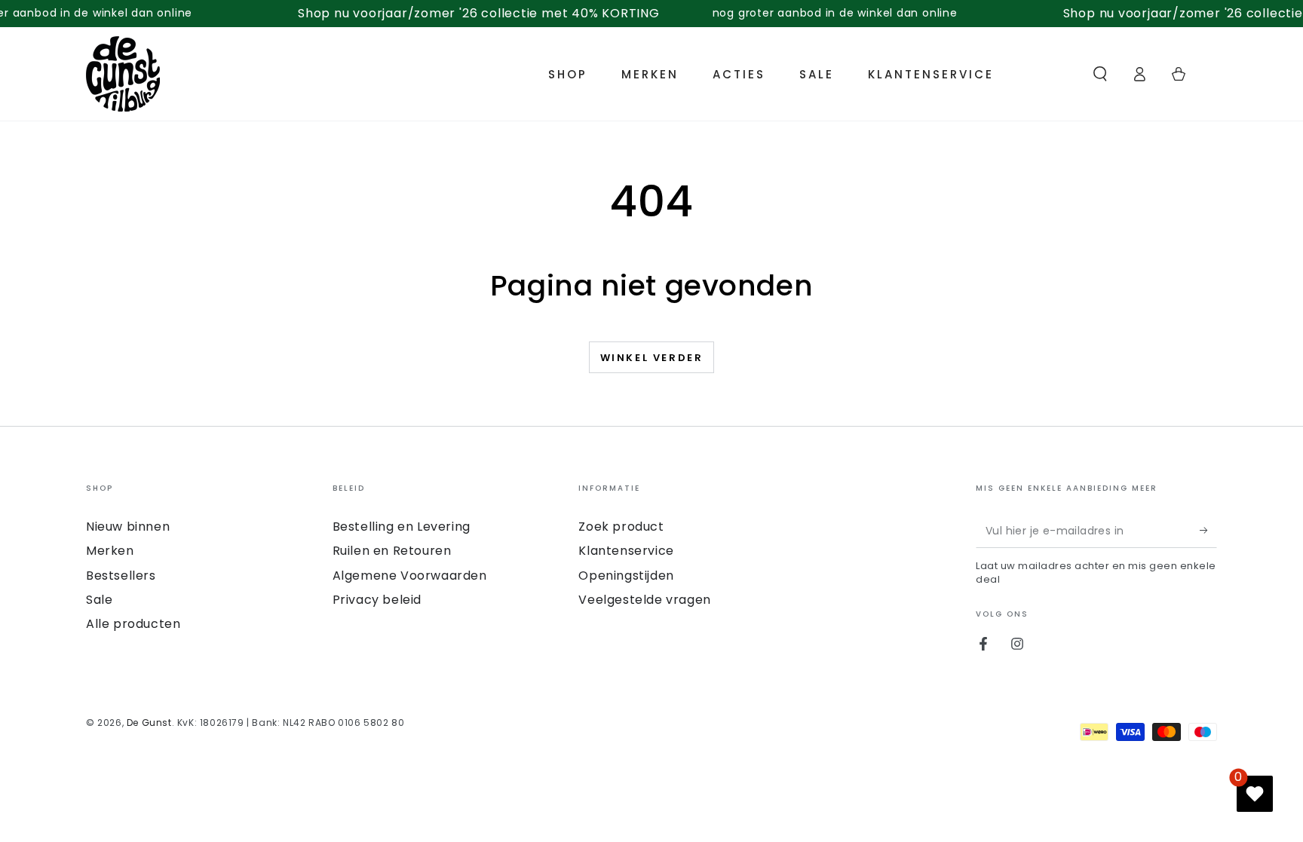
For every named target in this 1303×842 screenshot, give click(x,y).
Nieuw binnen (128, 526)
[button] (1100, 73)
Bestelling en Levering (402, 526)
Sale (99, 599)
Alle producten (133, 623)
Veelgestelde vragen (644, 599)
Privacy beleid (377, 599)
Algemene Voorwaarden (410, 575)
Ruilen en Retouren (392, 550)
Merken (110, 550)
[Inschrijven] (1208, 530)
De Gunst (149, 722)
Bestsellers (121, 575)
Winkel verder (652, 358)
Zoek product (621, 526)
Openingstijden (625, 575)
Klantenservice (625, 550)
